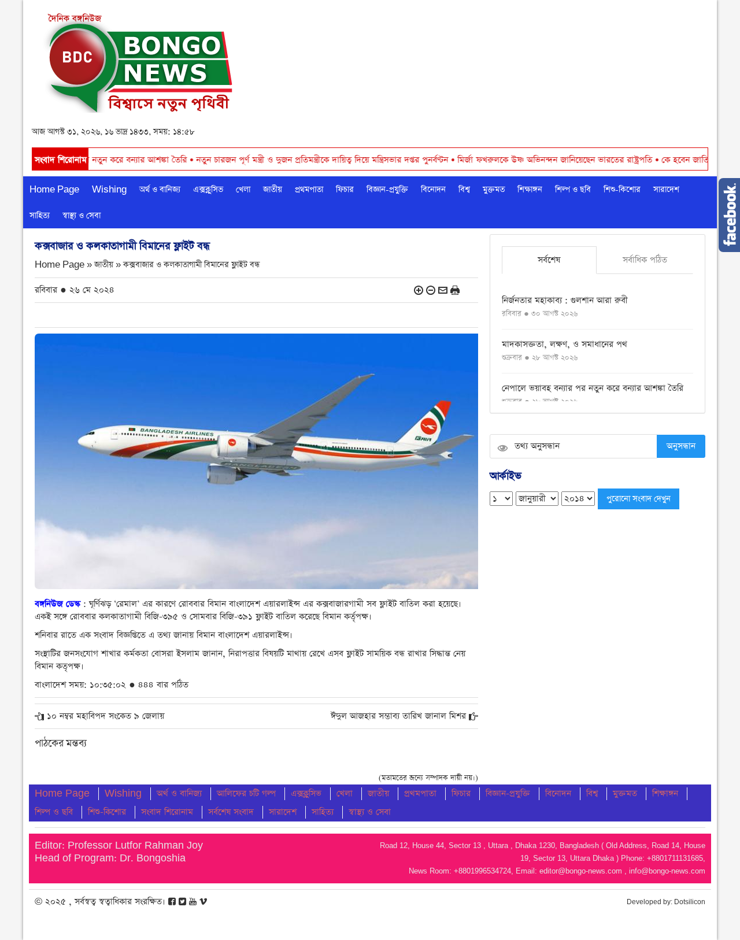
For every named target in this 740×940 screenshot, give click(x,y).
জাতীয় (272, 189)
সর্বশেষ (549, 260)
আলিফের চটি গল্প (246, 793)
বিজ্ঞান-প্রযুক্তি (387, 189)
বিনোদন (433, 189)
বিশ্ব (464, 189)
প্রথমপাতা (309, 189)
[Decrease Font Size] (430, 290)
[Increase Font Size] (418, 290)
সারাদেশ (666, 189)
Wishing (109, 189)
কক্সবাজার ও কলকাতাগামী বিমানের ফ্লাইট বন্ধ (191, 265)
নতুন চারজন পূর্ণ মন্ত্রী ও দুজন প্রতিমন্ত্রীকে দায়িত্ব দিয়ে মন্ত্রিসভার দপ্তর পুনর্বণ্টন (287, 160)
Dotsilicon (689, 902)
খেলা (243, 189)
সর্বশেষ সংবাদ (231, 812)
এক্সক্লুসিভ (208, 189)
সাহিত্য (39, 215)
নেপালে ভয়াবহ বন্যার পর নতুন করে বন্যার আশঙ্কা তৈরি (592, 388)
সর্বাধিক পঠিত (645, 260)
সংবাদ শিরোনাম (167, 812)
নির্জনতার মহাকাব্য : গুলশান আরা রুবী (565, 300)
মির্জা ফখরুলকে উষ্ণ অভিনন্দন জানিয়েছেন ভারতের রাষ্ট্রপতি (520, 160)
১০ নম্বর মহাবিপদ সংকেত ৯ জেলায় (105, 716)
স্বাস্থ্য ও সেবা (81, 215)
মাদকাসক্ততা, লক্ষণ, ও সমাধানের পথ (564, 344)
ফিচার (345, 189)
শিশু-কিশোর (622, 189)
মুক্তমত (494, 189)
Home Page (54, 189)
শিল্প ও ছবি (573, 189)
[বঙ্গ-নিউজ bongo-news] (139, 60)
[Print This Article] (455, 290)
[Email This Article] (442, 290)
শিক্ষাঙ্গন (529, 189)
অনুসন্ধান (681, 446)
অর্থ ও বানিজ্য (159, 189)
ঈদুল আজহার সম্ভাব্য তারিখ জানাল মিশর (398, 716)
